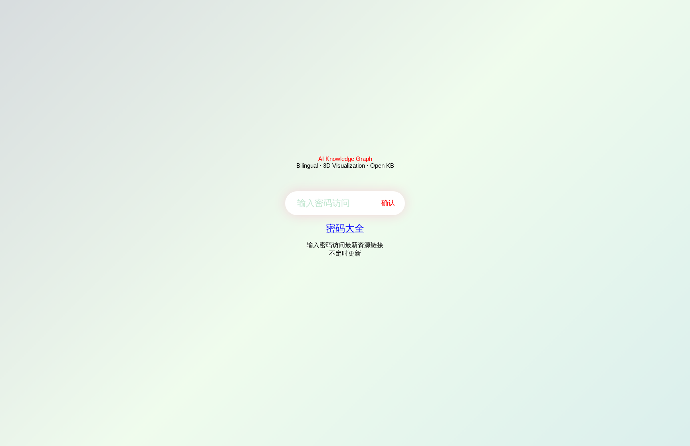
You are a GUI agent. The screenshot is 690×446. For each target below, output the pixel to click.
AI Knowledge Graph (345, 158)
